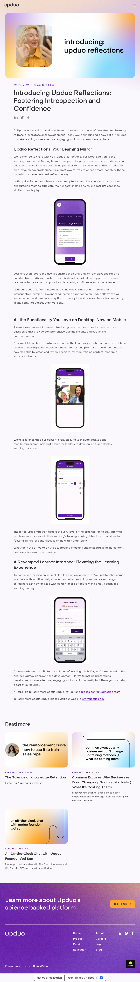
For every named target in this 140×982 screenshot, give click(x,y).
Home (77, 933)
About (100, 933)
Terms (26, 966)
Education (79, 949)
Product (78, 938)
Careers (101, 938)
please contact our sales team (100, 691)
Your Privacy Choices (80, 977)
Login (99, 944)
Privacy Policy (12, 966)
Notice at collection (49, 977)
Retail (76, 944)
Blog (99, 949)
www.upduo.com (93, 698)
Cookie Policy (40, 966)
